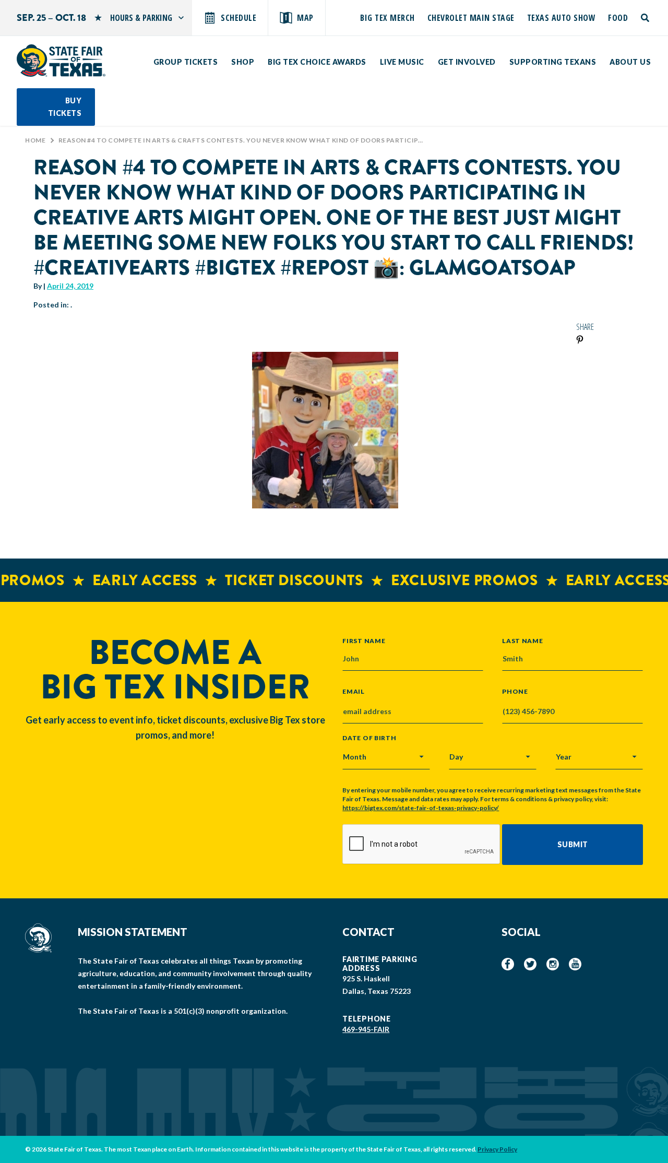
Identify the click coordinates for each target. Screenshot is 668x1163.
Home (35, 140)
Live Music (402, 61)
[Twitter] (530, 964)
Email (353, 692)
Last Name (522, 640)
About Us (630, 61)
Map (305, 17)
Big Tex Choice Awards (317, 61)
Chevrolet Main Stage (471, 17)
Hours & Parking (141, 17)
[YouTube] (575, 964)
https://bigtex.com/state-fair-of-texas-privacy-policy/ (420, 808)
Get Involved (467, 61)
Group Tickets (185, 61)
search (645, 17)
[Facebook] (508, 964)
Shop (242, 61)
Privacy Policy (497, 1149)
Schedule (238, 17)
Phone (515, 692)
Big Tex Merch (387, 17)
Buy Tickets (65, 106)
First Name (363, 640)
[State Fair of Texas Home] (61, 60)
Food (618, 17)
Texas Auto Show (561, 17)
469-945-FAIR (365, 1029)
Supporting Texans (553, 61)
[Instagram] (552, 964)
